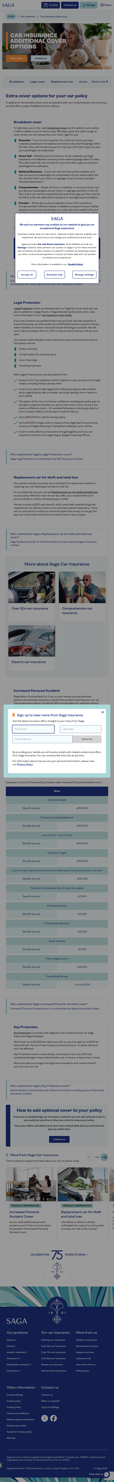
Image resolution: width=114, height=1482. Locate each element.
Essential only (54, 275)
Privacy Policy (25, 764)
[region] (57, 248)
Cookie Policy (75, 264)
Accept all (27, 275)
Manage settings (84, 275)
